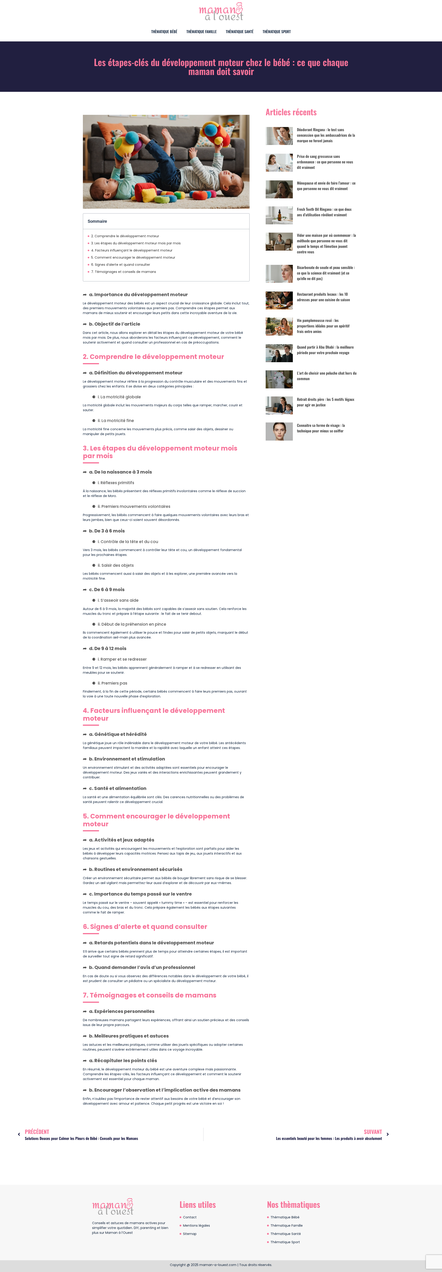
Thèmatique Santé (239, 31)
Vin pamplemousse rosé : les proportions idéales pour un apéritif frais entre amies (323, 326)
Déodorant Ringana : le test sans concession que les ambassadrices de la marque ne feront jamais (326, 135)
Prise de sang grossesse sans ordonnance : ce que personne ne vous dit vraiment (325, 161)
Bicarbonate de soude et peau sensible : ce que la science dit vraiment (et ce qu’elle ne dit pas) (326, 273)
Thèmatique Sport (277, 31)
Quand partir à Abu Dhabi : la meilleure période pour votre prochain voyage (325, 349)
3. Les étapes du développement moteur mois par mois (136, 243)
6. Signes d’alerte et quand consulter (120, 264)
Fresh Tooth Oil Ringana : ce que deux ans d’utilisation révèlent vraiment (324, 211)
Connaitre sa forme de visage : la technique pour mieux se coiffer (321, 428)
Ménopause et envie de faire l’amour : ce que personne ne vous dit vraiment (326, 185)
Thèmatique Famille (201, 31)
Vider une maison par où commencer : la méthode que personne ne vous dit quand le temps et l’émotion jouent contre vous (326, 243)
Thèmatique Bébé (164, 31)
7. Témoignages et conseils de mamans (123, 271)
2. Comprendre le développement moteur (125, 236)
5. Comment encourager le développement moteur (133, 257)
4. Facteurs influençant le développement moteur (131, 250)
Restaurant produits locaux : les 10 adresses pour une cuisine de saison (323, 296)
